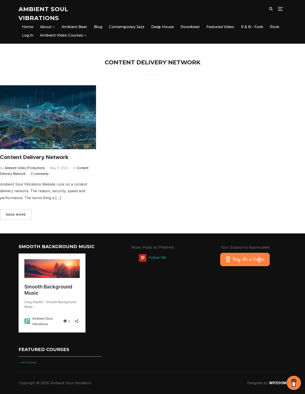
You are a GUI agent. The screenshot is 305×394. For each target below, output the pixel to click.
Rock (274, 27)
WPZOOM (277, 383)
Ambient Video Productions (25, 168)
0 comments (40, 174)
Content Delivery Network (34, 157)
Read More (16, 214)
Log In (27, 35)
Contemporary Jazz (126, 27)
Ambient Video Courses (61, 35)
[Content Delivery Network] (48, 88)
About (45, 27)
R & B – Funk (252, 27)
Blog (98, 27)
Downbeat (190, 27)
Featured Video (220, 27)
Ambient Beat (74, 27)
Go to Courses (28, 362)
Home (27, 27)
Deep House (162, 27)
